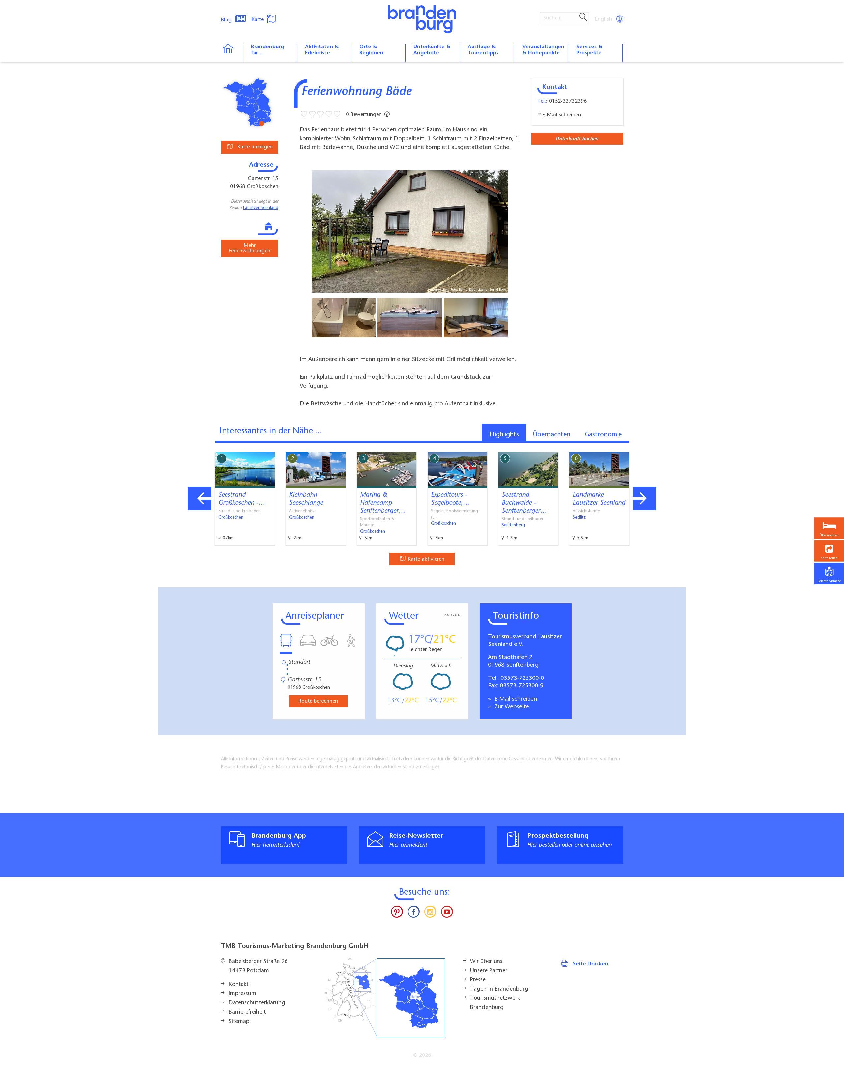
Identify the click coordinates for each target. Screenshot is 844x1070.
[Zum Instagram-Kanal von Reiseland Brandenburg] (430, 913)
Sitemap (239, 1021)
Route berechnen (318, 701)
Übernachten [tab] (551, 434)
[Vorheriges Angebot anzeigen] (199, 498)
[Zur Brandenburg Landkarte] (384, 998)
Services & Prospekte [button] (589, 50)
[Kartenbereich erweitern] (679, 446)
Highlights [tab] (504, 434)
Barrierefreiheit (247, 1012)
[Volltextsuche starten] (583, 17)
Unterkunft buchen (577, 139)
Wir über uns (486, 962)
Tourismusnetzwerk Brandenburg (495, 1003)
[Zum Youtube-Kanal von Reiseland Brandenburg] (446, 913)
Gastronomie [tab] (603, 434)
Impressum (242, 994)
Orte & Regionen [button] (371, 50)
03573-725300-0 (522, 678)
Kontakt (238, 985)
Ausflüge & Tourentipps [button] (483, 50)
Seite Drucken (590, 964)
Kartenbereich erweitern (647, 446)
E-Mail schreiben (515, 699)
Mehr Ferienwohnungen (249, 248)
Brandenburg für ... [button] (267, 50)
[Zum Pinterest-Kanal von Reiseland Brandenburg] (397, 913)
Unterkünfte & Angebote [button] (432, 50)
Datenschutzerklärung (257, 1003)
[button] (829, 551)
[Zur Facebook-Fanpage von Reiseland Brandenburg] (414, 913)
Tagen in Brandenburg (499, 989)
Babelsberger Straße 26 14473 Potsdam (258, 966)
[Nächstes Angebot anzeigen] (644, 498)
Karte (258, 19)
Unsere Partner (488, 971)
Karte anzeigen (254, 147)
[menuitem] (604, 19)
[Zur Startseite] (232, 53)
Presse (478, 980)
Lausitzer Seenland (260, 208)
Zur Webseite (511, 707)
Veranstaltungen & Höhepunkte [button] (543, 50)
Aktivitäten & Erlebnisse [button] (322, 50)
